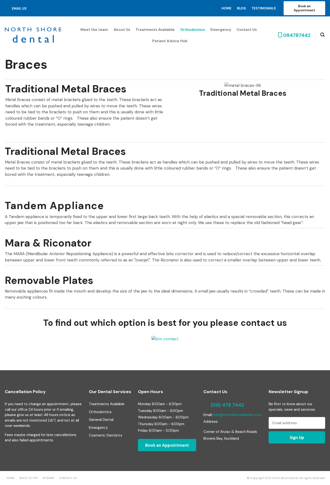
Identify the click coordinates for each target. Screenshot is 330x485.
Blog (241, 8)
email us (19, 9)
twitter (42, 8)
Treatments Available (155, 29)
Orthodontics (192, 29)
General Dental (101, 419)
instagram (57, 8)
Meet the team (94, 29)
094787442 (296, 35)
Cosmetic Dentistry (105, 435)
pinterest (49, 8)
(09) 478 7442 (227, 405)
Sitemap (48, 478)
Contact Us (247, 29)
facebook (35, 8)
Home (226, 8)
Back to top (28, 478)
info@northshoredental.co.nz (238, 414)
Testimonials (263, 8)
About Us (122, 29)
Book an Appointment (304, 8)
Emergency (220, 29)
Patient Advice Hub (169, 41)
